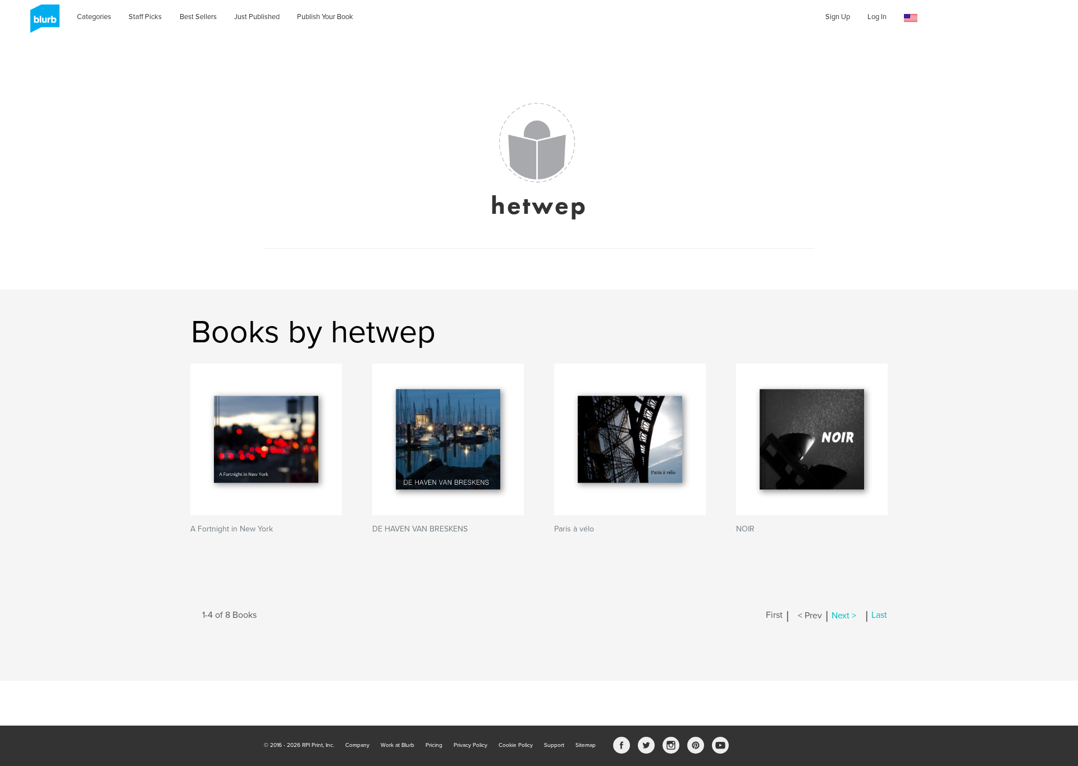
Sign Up (837, 16)
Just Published (257, 16)
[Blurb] (41, 22)
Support (554, 745)
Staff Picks (145, 16)
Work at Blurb (397, 745)
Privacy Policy (470, 745)
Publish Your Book (325, 16)
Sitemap (585, 745)
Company (357, 745)
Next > (844, 615)
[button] (910, 18)
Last (879, 615)
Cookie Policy (516, 745)
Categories (94, 16)
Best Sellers (198, 16)
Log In (877, 16)
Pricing (434, 745)
